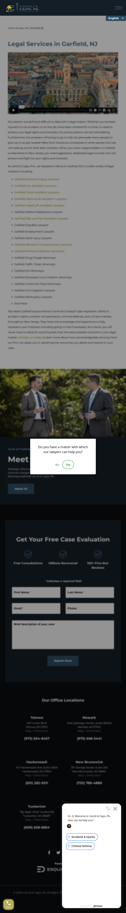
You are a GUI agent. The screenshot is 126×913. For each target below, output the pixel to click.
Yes (68, 464)
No (57, 464)
